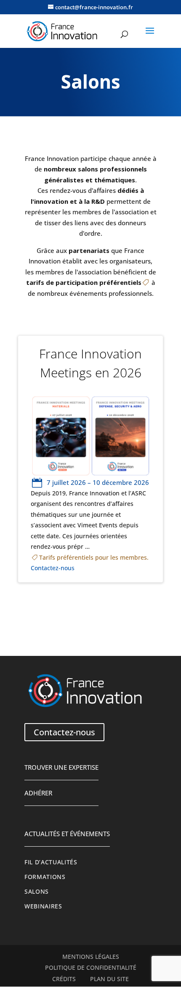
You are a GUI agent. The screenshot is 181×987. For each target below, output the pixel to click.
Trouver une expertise (61, 767)
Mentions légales (90, 957)
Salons (36, 891)
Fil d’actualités (50, 862)
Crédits (64, 979)
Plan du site (109, 979)
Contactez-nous (53, 568)
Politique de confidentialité (90, 967)
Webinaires (43, 906)
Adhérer (38, 793)
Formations (45, 877)
